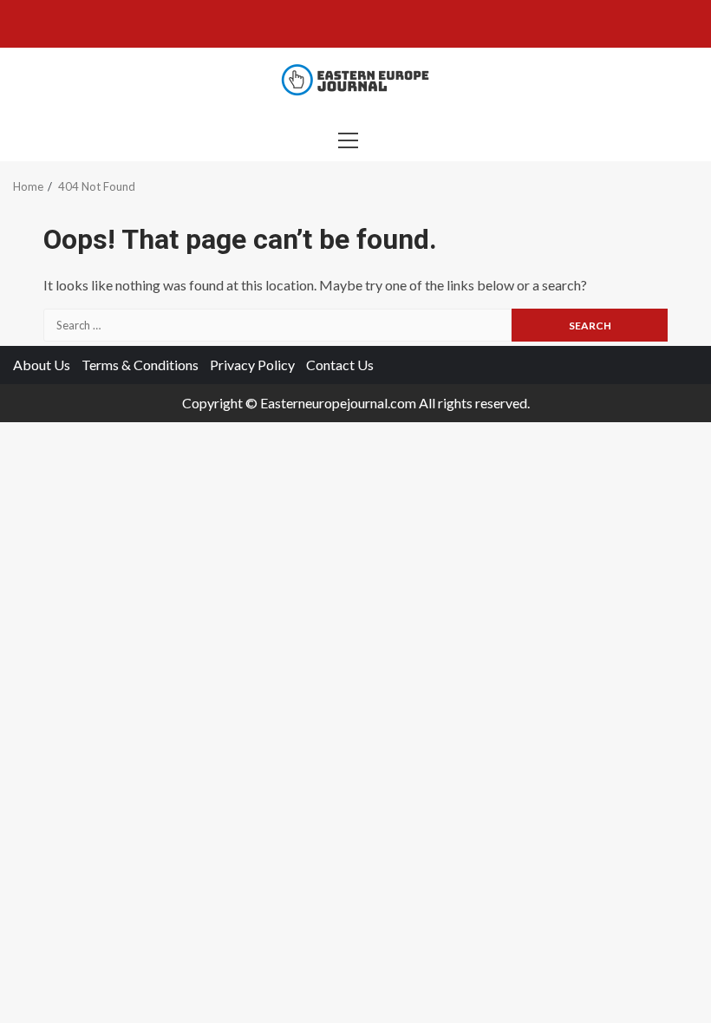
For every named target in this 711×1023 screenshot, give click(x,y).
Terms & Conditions (140, 364)
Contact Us (340, 364)
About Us (41, 364)
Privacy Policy (252, 364)
